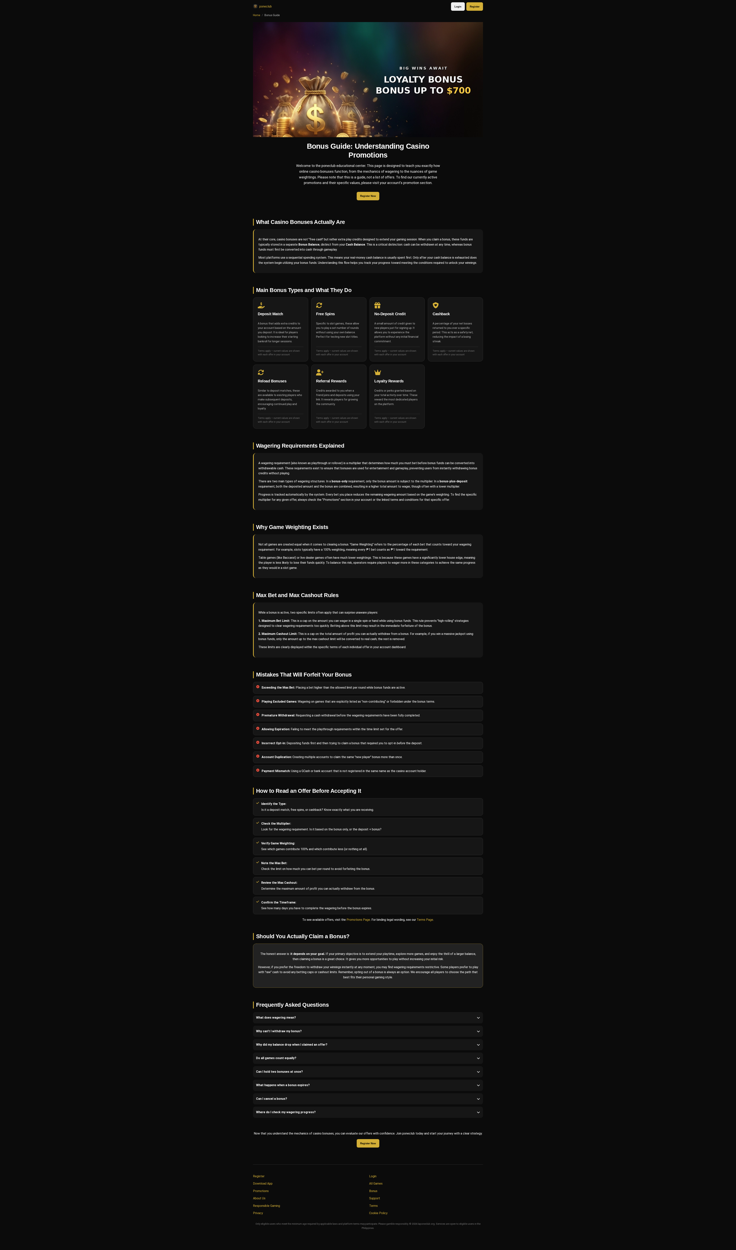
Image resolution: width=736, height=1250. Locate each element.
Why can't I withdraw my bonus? (279, 1031)
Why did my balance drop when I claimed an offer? (291, 1044)
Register (475, 6)
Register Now (368, 196)
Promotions (261, 1191)
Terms (373, 1206)
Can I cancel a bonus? (271, 1099)
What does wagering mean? (276, 1017)
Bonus (373, 1191)
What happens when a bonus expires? (283, 1085)
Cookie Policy (378, 1213)
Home (256, 15)
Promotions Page (358, 920)
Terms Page (425, 920)
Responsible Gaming (266, 1206)
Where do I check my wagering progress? (286, 1112)
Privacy (258, 1213)
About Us (259, 1198)
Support (374, 1198)
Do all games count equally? (276, 1058)
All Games (376, 1183)
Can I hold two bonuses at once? (279, 1071)
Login (457, 6)
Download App (263, 1183)
